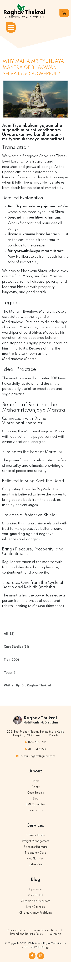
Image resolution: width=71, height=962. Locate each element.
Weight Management (35, 841)
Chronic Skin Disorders (35, 901)
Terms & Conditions (44, 930)
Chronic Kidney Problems (35, 913)
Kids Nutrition (35, 858)
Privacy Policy (16, 930)
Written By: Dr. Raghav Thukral (27, 685)
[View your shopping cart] (64, 13)
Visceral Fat (35, 895)
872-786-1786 (37, 742)
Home (35, 781)
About (36, 787)
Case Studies (35, 793)
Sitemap (55, 934)
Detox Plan (36, 864)
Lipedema (35, 889)
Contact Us (35, 810)
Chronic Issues (36, 835)
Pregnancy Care (35, 853)
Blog (35, 798)
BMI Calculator (35, 804)
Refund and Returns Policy (26, 934)
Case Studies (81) (16, 646)
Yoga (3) (10, 672)
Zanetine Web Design (35, 947)
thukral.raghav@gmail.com (37, 756)
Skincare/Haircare (36, 847)
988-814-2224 (37, 749)
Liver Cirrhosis (35, 907)
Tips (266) (11, 659)
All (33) (9, 633)
